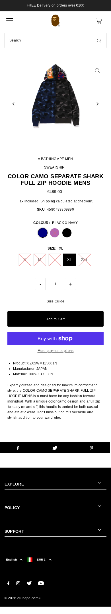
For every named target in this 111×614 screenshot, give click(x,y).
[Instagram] (18, 584)
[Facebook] (8, 584)
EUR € (41, 559)
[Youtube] (41, 584)
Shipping (47, 201)
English (11, 559)
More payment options (56, 351)
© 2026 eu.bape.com (21, 598)
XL (69, 260)
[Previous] (13, 104)
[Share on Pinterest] (91, 447)
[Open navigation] (10, 21)
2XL (84, 260)
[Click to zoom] (97, 70)
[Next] (97, 104)
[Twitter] (29, 584)
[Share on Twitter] (54, 447)
